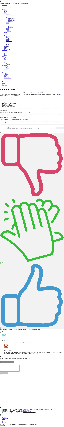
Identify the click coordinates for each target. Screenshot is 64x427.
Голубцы (7, 15)
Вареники (8, 14)
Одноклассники (5, 418)
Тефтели (7, 30)
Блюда (3, 9)
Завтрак (5, 10)
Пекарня (3, 56)
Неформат (6, 80)
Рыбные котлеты (11, 21)
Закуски (5, 32)
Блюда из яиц (6, 47)
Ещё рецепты (4, 65)
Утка (7, 45)
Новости (5, 76)
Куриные (8, 22)
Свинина (8, 37)
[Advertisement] (7, 391)
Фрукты (5, 55)
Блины (5, 61)
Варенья (7, 67)
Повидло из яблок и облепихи (26, 411)
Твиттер (3, 419)
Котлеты (7, 17)
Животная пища (5, 34)
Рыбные (7, 29)
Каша (5, 54)
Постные (7, 24)
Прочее (3, 72)
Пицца (5, 60)
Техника (5, 73)
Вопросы (6, 75)
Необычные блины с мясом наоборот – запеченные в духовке (41, 409)
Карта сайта (4, 422)
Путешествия (6, 77)
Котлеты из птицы (11, 18)
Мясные (7, 23)
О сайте (3, 420)
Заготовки (6, 66)
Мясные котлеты (11, 19)
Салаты (5, 11)
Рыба (5, 48)
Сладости (6, 71)
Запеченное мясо (9, 41)
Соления (7, 68)
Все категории (4, 5)
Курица (7, 43)
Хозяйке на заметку (7, 78)
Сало (9, 38)
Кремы (7, 63)
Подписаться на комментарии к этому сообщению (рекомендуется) (13, 374)
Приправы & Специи (8, 70)
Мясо (5, 35)
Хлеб (5, 57)
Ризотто (7, 28)
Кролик (7, 40)
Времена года (6, 79)
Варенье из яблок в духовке (24, 410)
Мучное (5, 53)
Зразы (7, 16)
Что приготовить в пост (6, 81)
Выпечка (5, 58)
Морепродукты (7, 49)
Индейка (7, 44)
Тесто (5, 59)
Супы (5, 12)
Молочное (6, 69)
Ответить (4, 343)
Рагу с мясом (10, 26)
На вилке (2, 1)
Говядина (8, 36)
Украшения (8, 64)
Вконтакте (4, 417)
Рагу (7, 25)
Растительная (4, 50)
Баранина (8, 39)
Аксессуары (6, 74)
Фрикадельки (8, 31)
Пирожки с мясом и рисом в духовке (29, 412)
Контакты (4, 421)
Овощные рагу (10, 27)
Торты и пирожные (7, 62)
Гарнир (5, 52)
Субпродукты (6, 46)
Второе (5, 13)
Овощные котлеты (11, 20)
